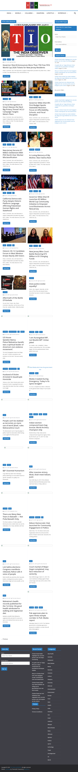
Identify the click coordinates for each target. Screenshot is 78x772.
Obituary (37, 149)
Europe (49, 695)
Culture (5, 292)
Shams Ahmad (15, 467)
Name (56, 34)
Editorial (32, 149)
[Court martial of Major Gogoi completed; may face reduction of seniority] (40, 552)
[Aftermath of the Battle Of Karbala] (13, 283)
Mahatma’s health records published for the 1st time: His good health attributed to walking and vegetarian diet (13, 607)
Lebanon (50, 721)
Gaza (49, 702)
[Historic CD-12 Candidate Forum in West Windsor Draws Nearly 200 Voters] (13, 235)
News (4, 59)
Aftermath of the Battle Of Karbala (13, 299)
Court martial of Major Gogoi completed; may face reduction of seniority (39, 570)
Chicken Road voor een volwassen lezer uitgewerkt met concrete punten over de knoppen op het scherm (65, 84)
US (13, 59)
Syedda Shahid (15, 294)
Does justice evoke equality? (37, 285)
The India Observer (15, 334)
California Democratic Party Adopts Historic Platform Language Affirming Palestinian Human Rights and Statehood (12, 204)
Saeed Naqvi (40, 376)
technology (51, 747)
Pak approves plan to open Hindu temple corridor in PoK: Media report (39, 617)
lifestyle (50, 13)
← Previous (4, 639)
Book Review (51, 663)
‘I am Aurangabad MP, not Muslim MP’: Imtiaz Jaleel (39, 340)
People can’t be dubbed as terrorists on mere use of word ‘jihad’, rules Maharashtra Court (13, 424)
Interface (62, 13)
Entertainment (51, 689)
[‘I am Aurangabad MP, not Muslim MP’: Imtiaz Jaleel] (40, 322)
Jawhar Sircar (14, 511)
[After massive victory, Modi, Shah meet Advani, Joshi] (40, 455)
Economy (50, 682)
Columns (29, 13)
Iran (49, 715)
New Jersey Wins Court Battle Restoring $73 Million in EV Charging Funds (39, 255)
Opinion (31, 278)
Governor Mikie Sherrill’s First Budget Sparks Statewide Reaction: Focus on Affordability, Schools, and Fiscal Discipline (39, 109)
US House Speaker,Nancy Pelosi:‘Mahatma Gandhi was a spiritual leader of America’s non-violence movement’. (13, 343)
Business (50, 670)
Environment (51, 692)
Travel (49, 750)
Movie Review (51, 727)
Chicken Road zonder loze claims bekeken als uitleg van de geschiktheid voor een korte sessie (66, 78)
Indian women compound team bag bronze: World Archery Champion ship (39, 426)
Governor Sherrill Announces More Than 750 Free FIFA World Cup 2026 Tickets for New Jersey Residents (26, 66)
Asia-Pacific (51, 653)
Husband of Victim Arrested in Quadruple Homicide (12, 376)
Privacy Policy (35, 708)
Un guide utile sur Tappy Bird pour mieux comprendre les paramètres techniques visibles (65, 66)
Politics (35, 97)
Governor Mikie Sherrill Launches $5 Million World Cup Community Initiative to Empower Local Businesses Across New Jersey (39, 203)
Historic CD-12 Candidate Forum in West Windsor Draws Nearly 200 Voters (14, 253)
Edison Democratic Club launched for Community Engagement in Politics (40, 525)
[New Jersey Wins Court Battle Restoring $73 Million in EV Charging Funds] (40, 235)
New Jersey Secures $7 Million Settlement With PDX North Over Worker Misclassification (13, 154)
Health (49, 705)
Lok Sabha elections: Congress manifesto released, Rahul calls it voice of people (12, 570)
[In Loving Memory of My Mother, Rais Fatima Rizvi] (40, 139)
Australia (5, 331)
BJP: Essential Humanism (13, 470)
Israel (49, 718)
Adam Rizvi (13, 62)
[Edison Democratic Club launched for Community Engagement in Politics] (40, 503)
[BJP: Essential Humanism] (13, 454)
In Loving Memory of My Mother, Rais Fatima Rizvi (40, 156)
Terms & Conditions (37, 712)
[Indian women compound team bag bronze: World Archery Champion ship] (40, 405)
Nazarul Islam (42, 280)
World (18, 13)
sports (9, 59)
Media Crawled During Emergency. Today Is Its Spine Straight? (39, 381)
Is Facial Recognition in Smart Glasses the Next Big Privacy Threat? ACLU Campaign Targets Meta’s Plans (13, 109)
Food (49, 698)
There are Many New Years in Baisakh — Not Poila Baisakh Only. (13, 516)
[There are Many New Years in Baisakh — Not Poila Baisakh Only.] (13, 499)
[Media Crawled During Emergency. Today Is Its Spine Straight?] (40, 368)
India (9, 13)
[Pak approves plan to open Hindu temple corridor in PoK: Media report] (40, 598)
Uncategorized (12, 331)
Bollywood (50, 660)
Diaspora (40, 13)
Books (49, 666)
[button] (12, 13)
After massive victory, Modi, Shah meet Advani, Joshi (40, 474)
